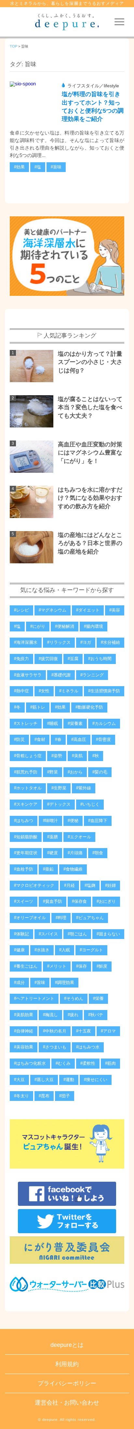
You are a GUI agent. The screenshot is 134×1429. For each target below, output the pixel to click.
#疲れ (73, 1015)
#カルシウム (104, 723)
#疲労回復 (48, 659)
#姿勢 (56, 756)
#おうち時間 (100, 659)
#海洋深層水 (25, 642)
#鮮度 (102, 966)
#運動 (68, 1079)
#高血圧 (78, 739)
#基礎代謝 (61, 675)
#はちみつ (23, 820)
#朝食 (97, 853)
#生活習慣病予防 (104, 691)
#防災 (19, 739)
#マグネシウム (52, 610)
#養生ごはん (25, 966)
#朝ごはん (77, 934)
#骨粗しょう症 (28, 756)
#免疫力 (21, 659)
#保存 (81, 966)
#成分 (19, 982)
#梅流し (50, 1015)
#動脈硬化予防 (89, 707)
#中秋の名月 (54, 1031)
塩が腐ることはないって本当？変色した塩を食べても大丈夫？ (90, 407)
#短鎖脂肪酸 (25, 837)
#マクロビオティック (34, 885)
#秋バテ (95, 1015)
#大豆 (19, 1079)
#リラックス (59, 642)
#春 (58, 739)
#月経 (69, 885)
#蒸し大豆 (44, 1079)
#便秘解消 (64, 626)
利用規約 (67, 1364)
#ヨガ (85, 642)
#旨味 (56, 167)
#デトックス (59, 804)
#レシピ (21, 610)
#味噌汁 (50, 820)
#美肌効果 (23, 1015)
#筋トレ (37, 707)
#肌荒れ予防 (25, 772)
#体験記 (21, 934)
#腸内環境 (93, 626)
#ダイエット (88, 610)
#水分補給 (110, 642)
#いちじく (90, 804)
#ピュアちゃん (90, 918)
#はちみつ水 (88, 1047)
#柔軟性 (87, 1063)
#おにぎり (106, 901)
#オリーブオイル (30, 918)
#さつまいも (54, 1047)
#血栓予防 (23, 869)
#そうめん (73, 998)
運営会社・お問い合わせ (67, 1402)
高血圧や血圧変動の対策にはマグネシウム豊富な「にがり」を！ (90, 452)
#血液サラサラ (28, 675)
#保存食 (79, 901)
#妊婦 (110, 885)
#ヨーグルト (91, 950)
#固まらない (108, 934)
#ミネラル (68, 691)
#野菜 (52, 772)
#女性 (44, 691)
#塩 (37, 167)
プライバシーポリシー (67, 1383)
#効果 (19, 167)
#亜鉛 (48, 869)
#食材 (39, 739)
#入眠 (64, 950)
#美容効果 (23, 1047)
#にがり (37, 626)
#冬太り (21, 1096)
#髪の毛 (99, 772)
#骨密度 (103, 739)
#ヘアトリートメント (34, 998)
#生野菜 (58, 788)
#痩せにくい (95, 1079)
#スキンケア (25, 804)
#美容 (114, 610)
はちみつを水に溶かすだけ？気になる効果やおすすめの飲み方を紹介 (90, 498)
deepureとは (67, 1345)
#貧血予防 (52, 901)
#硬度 (52, 853)
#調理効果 (64, 982)
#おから (75, 772)
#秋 (95, 756)
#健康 (19, 950)
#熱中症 (21, 691)
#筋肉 (110, 1063)
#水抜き (41, 950)
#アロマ (108, 1031)
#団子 (64, 1096)
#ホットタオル (28, 788)
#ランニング (92, 675)
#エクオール (79, 837)
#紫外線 (83, 788)
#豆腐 (73, 659)
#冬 (17, 707)
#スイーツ (23, 901)
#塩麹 (90, 885)
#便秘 (73, 820)
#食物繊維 (73, 869)
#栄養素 (75, 723)
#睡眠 (52, 723)
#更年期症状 (25, 853)
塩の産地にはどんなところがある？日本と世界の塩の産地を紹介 (90, 543)
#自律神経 (23, 1031)
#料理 (61, 918)
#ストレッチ (25, 723)
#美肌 (77, 756)
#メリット (56, 966)
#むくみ (63, 1063)
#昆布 (44, 1096)
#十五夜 (83, 1031)
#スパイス (48, 934)
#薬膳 (52, 837)
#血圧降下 (97, 820)
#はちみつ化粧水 (30, 1063)
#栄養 (98, 998)
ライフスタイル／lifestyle (93, 85)
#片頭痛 (75, 853)
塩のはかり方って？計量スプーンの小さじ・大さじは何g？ (90, 362)
